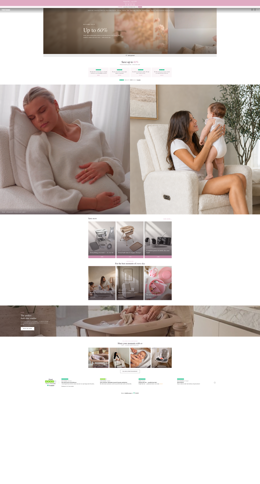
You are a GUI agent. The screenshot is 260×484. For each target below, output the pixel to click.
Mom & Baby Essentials (111, 10)
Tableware (119, 10)
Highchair (124, 10)
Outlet (172, 10)
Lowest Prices (97, 10)
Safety (128, 10)
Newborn (153, 10)
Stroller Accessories (160, 10)
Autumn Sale (90, 10)
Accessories (167, 10)
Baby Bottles (133, 10)
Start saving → (167, 218)
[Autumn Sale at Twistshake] (130, 31)
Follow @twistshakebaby (130, 371)
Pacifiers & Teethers (146, 10)
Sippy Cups (138, 10)
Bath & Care (103, 10)
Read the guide (27, 328)
